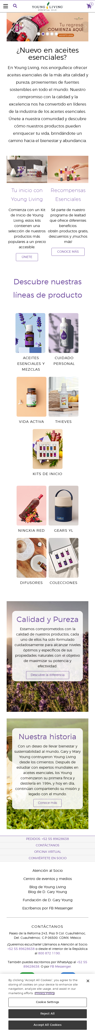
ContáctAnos (47, 845)
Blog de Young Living (47, 887)
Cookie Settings (47, 1002)
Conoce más (47, 803)
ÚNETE (27, 257)
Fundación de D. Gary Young (47, 900)
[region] (47, 1003)
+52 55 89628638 (21, 949)
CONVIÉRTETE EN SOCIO (47, 858)
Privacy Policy (45, 993)
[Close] (88, 981)
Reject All (47, 1013)
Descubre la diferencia (48, 675)
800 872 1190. (49, 953)
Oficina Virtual (47, 851)
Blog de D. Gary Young (47, 892)
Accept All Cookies (47, 1025)
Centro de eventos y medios (47, 879)
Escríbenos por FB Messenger (47, 908)
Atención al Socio (47, 870)
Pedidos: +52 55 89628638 (47, 839)
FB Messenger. (61, 966)
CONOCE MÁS (68, 251)
